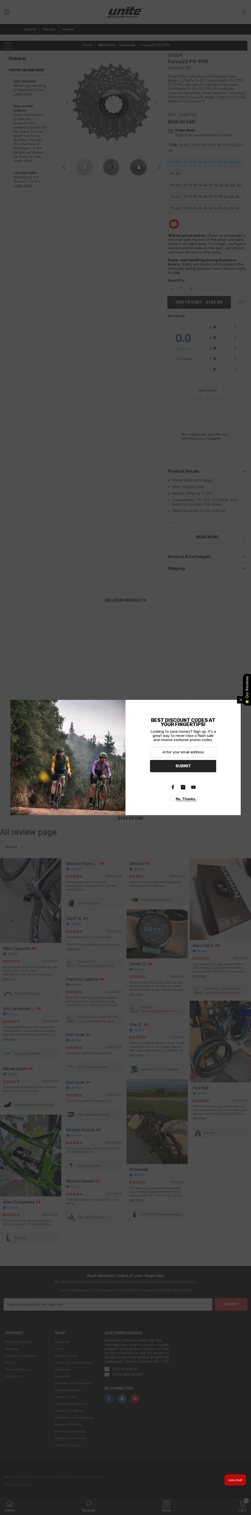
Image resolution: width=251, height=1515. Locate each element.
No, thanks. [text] (186, 799)
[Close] (240, 700)
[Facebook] (173, 787)
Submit (183, 766)
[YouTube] (193, 787)
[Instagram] (183, 787)
